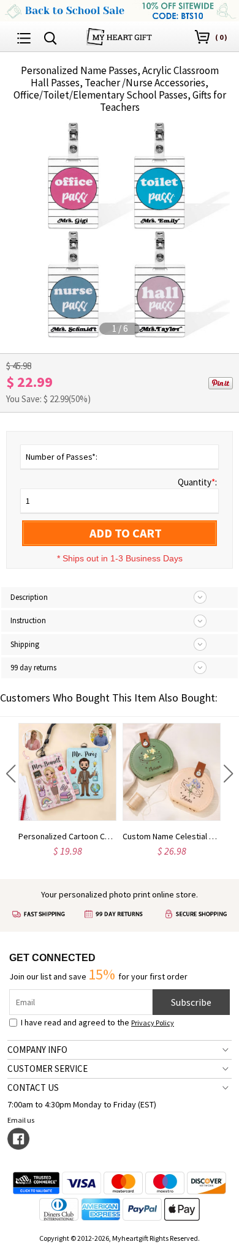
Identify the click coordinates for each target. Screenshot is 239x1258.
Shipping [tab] (24, 644)
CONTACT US (33, 1087)
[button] (10, 773)
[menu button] (24, 36)
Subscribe (191, 1002)
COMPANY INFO (37, 1049)
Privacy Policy (152, 1022)
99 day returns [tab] (33, 667)
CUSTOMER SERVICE (47, 1068)
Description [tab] (29, 597)
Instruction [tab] (28, 620)
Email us (20, 1120)
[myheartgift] (119, 35)
